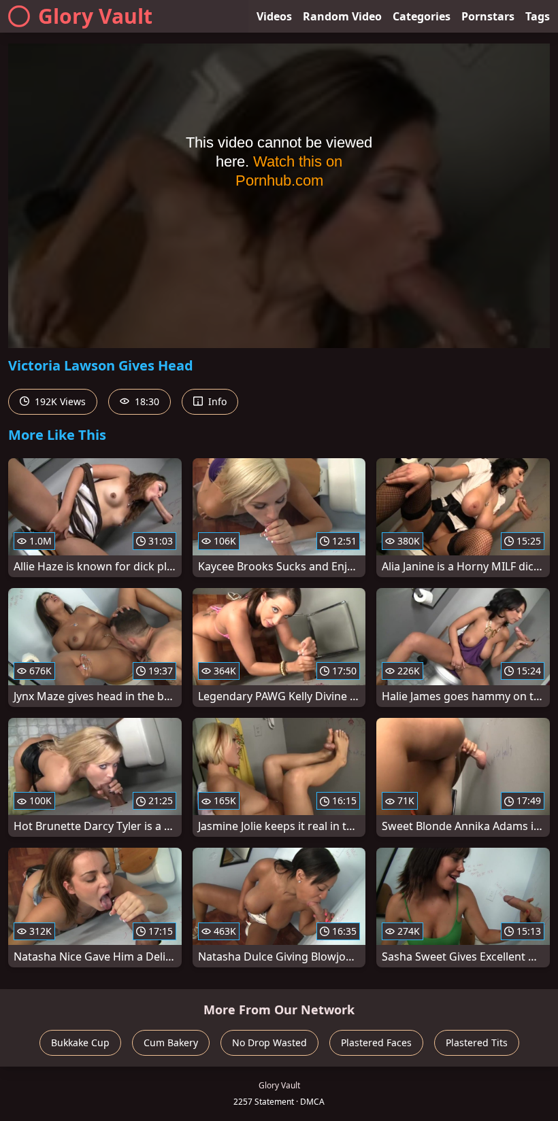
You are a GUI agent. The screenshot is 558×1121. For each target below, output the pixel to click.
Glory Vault (95, 16)
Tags (537, 16)
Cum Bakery (171, 1042)
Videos (274, 16)
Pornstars (487, 16)
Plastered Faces (376, 1042)
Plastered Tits (477, 1042)
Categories (421, 16)
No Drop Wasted (269, 1042)
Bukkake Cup (80, 1042)
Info (216, 401)
